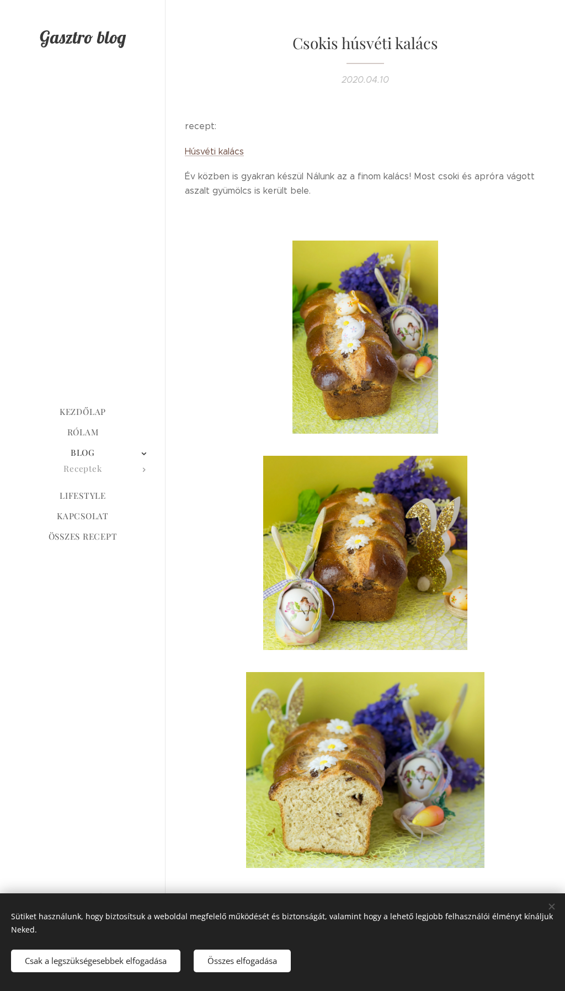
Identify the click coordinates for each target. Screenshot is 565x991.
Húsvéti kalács (214, 151)
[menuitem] (82, 412)
